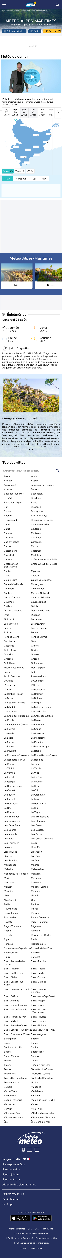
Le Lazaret (9, 799)
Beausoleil (37, 493)
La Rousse (9, 764)
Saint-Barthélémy (13, 973)
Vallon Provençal (13, 1100)
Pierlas (35, 908)
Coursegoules (38, 602)
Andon (34, 476)
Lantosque (9, 781)
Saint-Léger (37, 1005)
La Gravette (37, 733)
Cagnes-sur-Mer (40, 524)
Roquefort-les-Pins (41, 948)
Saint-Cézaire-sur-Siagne (14, 983)
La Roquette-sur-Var (15, 759)
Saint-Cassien (38, 977)
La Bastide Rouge (13, 694)
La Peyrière (10, 751)
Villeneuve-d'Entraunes (44, 1117)
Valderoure (10, 1095)
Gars (33, 641)
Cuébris (8, 606)
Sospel (7, 1051)
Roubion (35, 952)
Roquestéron (11, 952)
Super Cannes (11, 1056)
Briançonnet (10, 520)
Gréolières (9, 663)
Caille (7, 529)
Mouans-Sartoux (40, 886)
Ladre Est (9, 777)
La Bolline (36, 698)
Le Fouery (9, 794)
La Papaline (37, 742)
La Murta (9, 742)
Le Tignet (36, 812)
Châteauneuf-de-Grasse (44, 564)
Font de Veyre (11, 637)
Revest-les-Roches (41, 935)
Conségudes (37, 588)
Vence (34, 1104)
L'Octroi (35, 685)
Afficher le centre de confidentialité (32, 1243)
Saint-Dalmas (38, 981)
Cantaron (36, 533)
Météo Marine (10, 1199)
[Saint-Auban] (12, 146)
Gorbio (34, 650)
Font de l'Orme (39, 637)
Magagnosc (10, 865)
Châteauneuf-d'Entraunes (11, 565)
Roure (7, 957)
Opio (33, 900)
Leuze (34, 843)
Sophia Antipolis (13, 1047)
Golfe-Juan (10, 650)
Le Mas (35, 799)
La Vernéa (9, 772)
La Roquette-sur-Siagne (44, 755)
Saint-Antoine (38, 961)
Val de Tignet (11, 1091)
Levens (8, 847)
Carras (7, 546)
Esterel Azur (38, 623)
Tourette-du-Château (42, 1069)
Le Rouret (9, 812)
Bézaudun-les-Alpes (42, 520)
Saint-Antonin (11, 968)
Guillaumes (37, 663)
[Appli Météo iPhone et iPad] (20, 1218)
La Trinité (9, 768)
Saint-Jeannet (11, 1000)
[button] (34, 155)
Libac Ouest (10, 851)
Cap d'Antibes (11, 542)
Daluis (34, 606)
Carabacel (36, 542)
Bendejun (36, 498)
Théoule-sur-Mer (40, 1065)
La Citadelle (10, 707)
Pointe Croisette (40, 917)
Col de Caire (10, 580)
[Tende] (46, 133)
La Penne (9, 746)
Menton (8, 886)
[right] (57, 112)
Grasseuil (9, 658)
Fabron (7, 628)
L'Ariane (8, 680)
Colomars (9, 588)
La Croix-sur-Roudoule (16, 716)
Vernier (8, 1108)
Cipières (35, 571)
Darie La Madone (13, 610)
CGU (30, 1228)
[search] (57, 4)
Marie (7, 878)
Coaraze (35, 575)
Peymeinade (10, 908)
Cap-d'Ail (9, 537)
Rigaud (7, 939)
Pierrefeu (36, 913)
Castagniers (10, 550)
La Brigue (36, 702)
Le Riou (35, 808)
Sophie (35, 1047)
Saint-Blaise (10, 977)
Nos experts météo (13, 1164)
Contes (8, 593)
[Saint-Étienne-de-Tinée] (20, 124)
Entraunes (36, 619)
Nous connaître (11, 1169)
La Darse (36, 720)
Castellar (36, 550)
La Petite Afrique (40, 746)
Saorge (35, 1038)
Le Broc (35, 786)
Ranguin (35, 930)
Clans (7, 575)
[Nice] (33, 154)
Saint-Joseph (38, 1000)
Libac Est (36, 847)
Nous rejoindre (11, 1174)
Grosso (35, 658)
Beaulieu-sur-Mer (13, 493)
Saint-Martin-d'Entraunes (38, 1011)
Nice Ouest (10, 900)
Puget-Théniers (12, 926)
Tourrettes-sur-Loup (15, 1078)
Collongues (37, 584)
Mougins (8, 891)
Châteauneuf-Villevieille (44, 559)
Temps (6, 171)
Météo (3, 11)
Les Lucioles (38, 830)
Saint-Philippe (38, 1025)
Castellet (9, 555)
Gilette (35, 645)
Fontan (35, 632)
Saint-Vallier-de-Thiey (43, 1029)
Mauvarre (36, 882)
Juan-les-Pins (38, 676)
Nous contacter (11, 1179)
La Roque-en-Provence (16, 755)
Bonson (8, 511)
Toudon (8, 1069)
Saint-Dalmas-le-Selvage (40, 990)
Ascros (35, 480)
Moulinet (36, 891)
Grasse (35, 654)
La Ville (35, 772)
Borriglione (37, 511)
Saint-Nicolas (38, 1021)
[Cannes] (23, 162)
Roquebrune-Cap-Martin (17, 948)
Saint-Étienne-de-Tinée (17, 1034)
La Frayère (9, 729)
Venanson (9, 1104)
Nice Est (35, 895)
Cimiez (7, 571)
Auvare (8, 489)
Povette (8, 922)
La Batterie (37, 694)
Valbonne (36, 1087)
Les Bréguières (12, 821)
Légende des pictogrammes (19, 1184)
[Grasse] (20, 156)
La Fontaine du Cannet (16, 724)
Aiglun (7, 476)
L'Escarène (10, 685)
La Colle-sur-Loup (41, 707)
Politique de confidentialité (20, 1238)
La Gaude (36, 729)
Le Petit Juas (11, 803)
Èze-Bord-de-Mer (40, 1122)
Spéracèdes (37, 1051)
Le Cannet (9, 790)
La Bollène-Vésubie (14, 702)
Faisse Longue (39, 628)
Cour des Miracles (40, 597)
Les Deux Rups (12, 825)
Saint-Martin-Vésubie (15, 1009)
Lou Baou (36, 856)
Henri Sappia (38, 667)
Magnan (35, 865)
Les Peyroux (37, 834)
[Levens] (32, 146)
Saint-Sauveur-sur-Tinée (17, 1029)
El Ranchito (10, 619)
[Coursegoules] (24, 149)
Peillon (35, 904)
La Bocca (8, 698)
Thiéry (7, 1065)
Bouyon (8, 515)
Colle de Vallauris (13, 584)
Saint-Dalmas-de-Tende (17, 989)
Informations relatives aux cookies (32, 1233)
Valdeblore (37, 1091)
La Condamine (38, 711)
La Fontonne (38, 724)
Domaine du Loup (40, 610)
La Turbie (36, 768)
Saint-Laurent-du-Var (15, 1005)
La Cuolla (9, 720)
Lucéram (35, 860)
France (9, 11)
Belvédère (9, 498)
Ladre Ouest (37, 777)
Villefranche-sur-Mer (42, 1113)
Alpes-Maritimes (41, 11)
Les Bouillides (11, 816)
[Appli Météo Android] (42, 1218)
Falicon (8, 632)
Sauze (7, 1043)
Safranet (35, 957)
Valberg (8, 1087)
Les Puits (9, 838)
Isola (33, 672)
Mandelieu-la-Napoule (16, 873)
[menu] (4, 4)
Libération (36, 851)
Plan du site (47, 1228)
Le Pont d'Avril (39, 803)
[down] (31, 450)
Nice (6, 895)
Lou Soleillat (11, 860)
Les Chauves (38, 821)
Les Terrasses (11, 843)
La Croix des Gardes (42, 716)
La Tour (35, 764)
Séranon (35, 1056)
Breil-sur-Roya (39, 515)
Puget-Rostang (39, 922)
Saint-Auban (38, 968)
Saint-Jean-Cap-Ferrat (43, 996)
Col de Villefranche (41, 580)
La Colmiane (10, 711)
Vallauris (35, 1095)
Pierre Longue (11, 913)
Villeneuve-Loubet (14, 1117)
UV (28, 171)
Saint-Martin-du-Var (15, 1016)
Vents (18, 171)
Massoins (9, 882)
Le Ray (7, 808)
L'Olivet (8, 689)
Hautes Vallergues (14, 667)
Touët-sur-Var (11, 1082)
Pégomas (36, 926)
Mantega (35, 873)
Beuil (34, 502)
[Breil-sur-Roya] (43, 142)
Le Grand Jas (38, 794)
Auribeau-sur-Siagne (42, 485)
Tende (7, 1060)
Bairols (35, 489)
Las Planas (37, 781)
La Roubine (37, 759)
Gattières (9, 645)
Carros (34, 546)
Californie (36, 529)
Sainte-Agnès (38, 1034)
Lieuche (8, 856)
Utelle (34, 1082)
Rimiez (34, 939)
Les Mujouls (10, 834)
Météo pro (8, 1204)
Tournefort (9, 1073)
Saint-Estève (11, 996)
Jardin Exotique (12, 676)
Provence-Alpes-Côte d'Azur (24, 11)
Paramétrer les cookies (46, 1238)
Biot (6, 507)
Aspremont (10, 485)
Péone (7, 930)
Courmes (9, 602)
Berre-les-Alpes (13, 502)
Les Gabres (10, 830)
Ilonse (7, 672)
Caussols (9, 559)
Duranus (35, 615)
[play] (32, 77)
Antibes (8, 480)
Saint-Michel (11, 1021)
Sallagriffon (10, 1038)
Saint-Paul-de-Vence (15, 1025)
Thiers (34, 1060)
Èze (6, 1122)
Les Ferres (37, 825)
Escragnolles (11, 623)
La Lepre (8, 737)
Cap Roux (36, 537)
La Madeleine (38, 737)
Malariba (8, 869)
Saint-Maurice (38, 1016)
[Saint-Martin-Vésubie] (33, 134)
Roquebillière (38, 944)
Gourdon (8, 654)
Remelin (8, 935)
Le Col (34, 790)
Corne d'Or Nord (40, 593)
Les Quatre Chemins (42, 838)
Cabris (7, 524)
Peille (7, 904)
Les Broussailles (40, 816)
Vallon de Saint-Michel (43, 1100)
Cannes (8, 533)
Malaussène (37, 869)
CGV (37, 1228)
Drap (6, 615)
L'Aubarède (37, 680)
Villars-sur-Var (12, 1113)
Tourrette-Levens (40, 1073)
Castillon (36, 555)
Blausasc (36, 507)
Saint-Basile (37, 973)
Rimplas (8, 944)
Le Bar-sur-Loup (13, 786)
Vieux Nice (37, 1108)
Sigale (34, 1043)
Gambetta (9, 641)
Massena (36, 878)
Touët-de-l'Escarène (42, 1078)
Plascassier (10, 917)
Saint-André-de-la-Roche (14, 963)
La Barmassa (38, 689)
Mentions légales (17, 1228)
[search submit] (57, 471)
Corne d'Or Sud (12, 597)
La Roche (36, 751)
